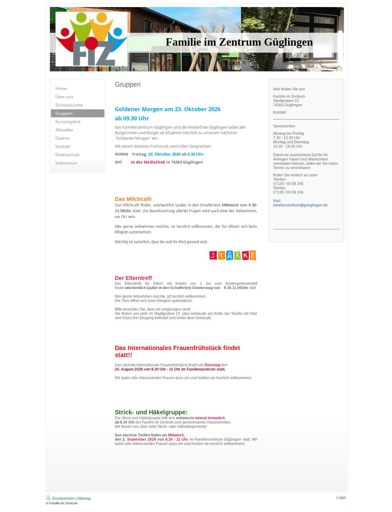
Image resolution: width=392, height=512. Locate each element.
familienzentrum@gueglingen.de (300, 205)
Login (341, 497)
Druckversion (63, 498)
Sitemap (84, 498)
